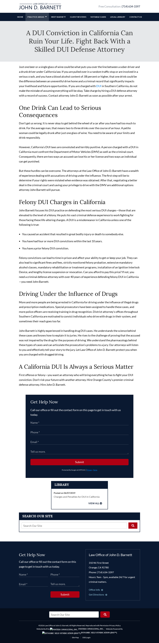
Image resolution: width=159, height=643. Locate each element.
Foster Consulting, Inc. (91, 629)
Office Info (94, 589)
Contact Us (135, 17)
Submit (79, 462)
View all (93, 503)
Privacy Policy (115, 625)
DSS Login (86, 637)
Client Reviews (78, 17)
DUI (98, 86)
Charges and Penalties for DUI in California (77, 496)
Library (62, 484)
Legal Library (117, 17)
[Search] (132, 525)
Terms (95, 470)
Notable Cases (98, 17)
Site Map (75, 637)
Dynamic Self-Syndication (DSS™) (99, 633)
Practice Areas (36, 17)
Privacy (89, 470)
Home (20, 17)
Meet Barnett (58, 17)
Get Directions (97, 594)
